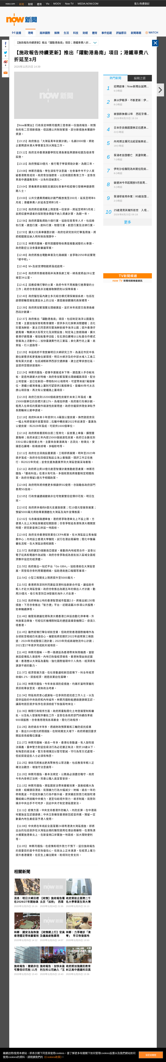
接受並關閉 (151, 1055)
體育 (39, 4)
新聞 (21, 4)
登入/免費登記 (141, 3)
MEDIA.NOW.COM (88, 3)
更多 (127, 222)
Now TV (69, 3)
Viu (47, 3)
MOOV (57, 3)
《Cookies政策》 (52, 1057)
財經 (30, 4)
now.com (10, 3)
